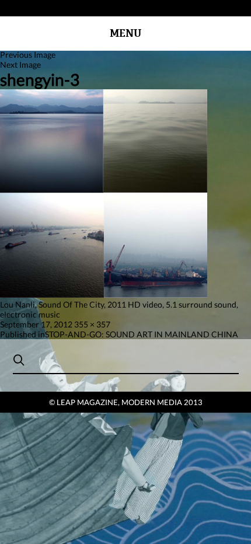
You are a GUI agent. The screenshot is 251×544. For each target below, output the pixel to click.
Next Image (20, 64)
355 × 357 (92, 324)
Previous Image (27, 55)
